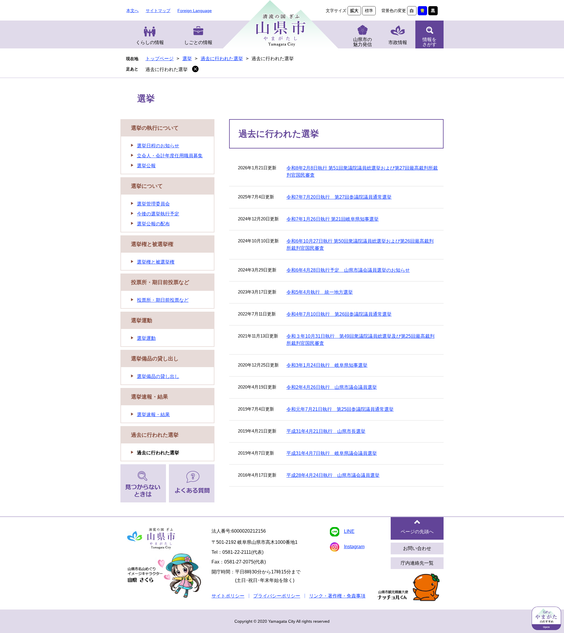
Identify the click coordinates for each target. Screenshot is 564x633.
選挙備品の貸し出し (155, 359)
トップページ (159, 58)
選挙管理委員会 (153, 203)
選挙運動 (141, 320)
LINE (349, 531)
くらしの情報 (150, 42)
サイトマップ (158, 10)
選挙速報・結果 (149, 397)
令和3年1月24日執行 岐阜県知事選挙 (326, 365)
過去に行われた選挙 (222, 58)
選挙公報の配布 (153, 223)
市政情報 (397, 42)
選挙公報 (146, 165)
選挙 (187, 58)
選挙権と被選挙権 (152, 244)
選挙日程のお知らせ (158, 145)
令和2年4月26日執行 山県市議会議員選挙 (331, 387)
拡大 (354, 10)
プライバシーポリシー (276, 595)
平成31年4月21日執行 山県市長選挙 (325, 431)
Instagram (354, 546)
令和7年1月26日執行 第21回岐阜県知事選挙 (332, 219)
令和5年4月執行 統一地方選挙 (319, 292)
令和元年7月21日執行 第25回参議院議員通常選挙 (340, 409)
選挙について (147, 186)
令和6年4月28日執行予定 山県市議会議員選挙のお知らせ (348, 270)
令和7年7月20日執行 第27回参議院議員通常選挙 (339, 197)
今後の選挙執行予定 (158, 213)
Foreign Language (194, 10)
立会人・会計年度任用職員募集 (170, 155)
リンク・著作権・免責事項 (337, 595)
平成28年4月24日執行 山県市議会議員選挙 (333, 475)
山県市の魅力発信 (362, 42)
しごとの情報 (198, 42)
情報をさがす (429, 42)
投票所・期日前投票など (160, 282)
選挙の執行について (155, 128)
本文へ (132, 10)
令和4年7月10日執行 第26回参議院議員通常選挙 (339, 314)
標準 (369, 10)
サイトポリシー (228, 595)
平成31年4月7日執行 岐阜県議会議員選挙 (331, 453)
